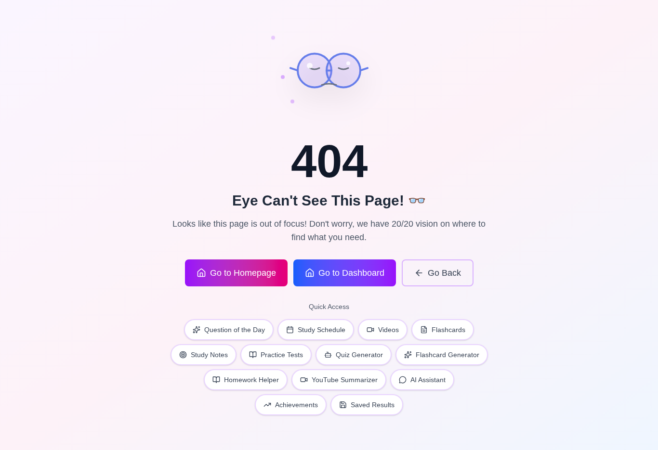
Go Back (444, 273)
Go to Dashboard (351, 273)
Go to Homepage (243, 273)
